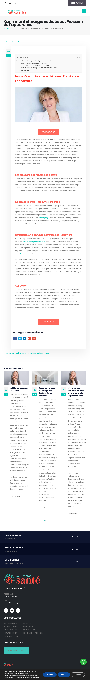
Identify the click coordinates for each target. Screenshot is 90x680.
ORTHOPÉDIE (27, 624)
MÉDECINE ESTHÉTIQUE (11, 627)
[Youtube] (10, 3)
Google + (29, 338)
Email (34, 338)
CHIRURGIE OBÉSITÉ (10, 633)
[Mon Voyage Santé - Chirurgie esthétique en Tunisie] (8, 664)
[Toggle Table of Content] (76, 58)
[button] (44, 521)
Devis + (77, 562)
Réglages (77, 674)
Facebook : (6, 610)
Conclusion (25, 70)
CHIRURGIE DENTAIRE (11, 636)
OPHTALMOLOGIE (29, 630)
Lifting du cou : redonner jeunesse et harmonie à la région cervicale (76, 392)
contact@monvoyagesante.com (17, 603)
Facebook (15, 338)
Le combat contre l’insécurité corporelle (35, 65)
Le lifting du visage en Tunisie (18, 389)
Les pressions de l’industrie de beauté (34, 63)
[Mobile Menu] (84, 11)
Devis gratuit (48, 132)
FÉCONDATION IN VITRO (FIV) (33, 633)
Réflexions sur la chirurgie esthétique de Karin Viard (39, 68)
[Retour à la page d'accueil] (17, 11)
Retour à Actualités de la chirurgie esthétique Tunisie (27, 42)
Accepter (50, 674)
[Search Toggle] (80, 10)
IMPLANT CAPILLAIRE (10, 630)
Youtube (12, 610)
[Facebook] (5, 3)
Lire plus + (76, 537)
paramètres (35, 678)
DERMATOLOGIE (28, 627)
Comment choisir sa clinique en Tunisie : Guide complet (47, 392)
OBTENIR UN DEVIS (77, 3)
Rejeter (63, 674)
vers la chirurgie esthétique (34, 241)
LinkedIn (24, 338)
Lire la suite (16, 496)
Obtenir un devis (17, 650)
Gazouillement (20, 338)
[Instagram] (15, 3)
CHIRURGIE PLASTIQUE (11, 624)
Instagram (18, 610)
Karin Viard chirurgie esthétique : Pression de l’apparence (39, 61)
